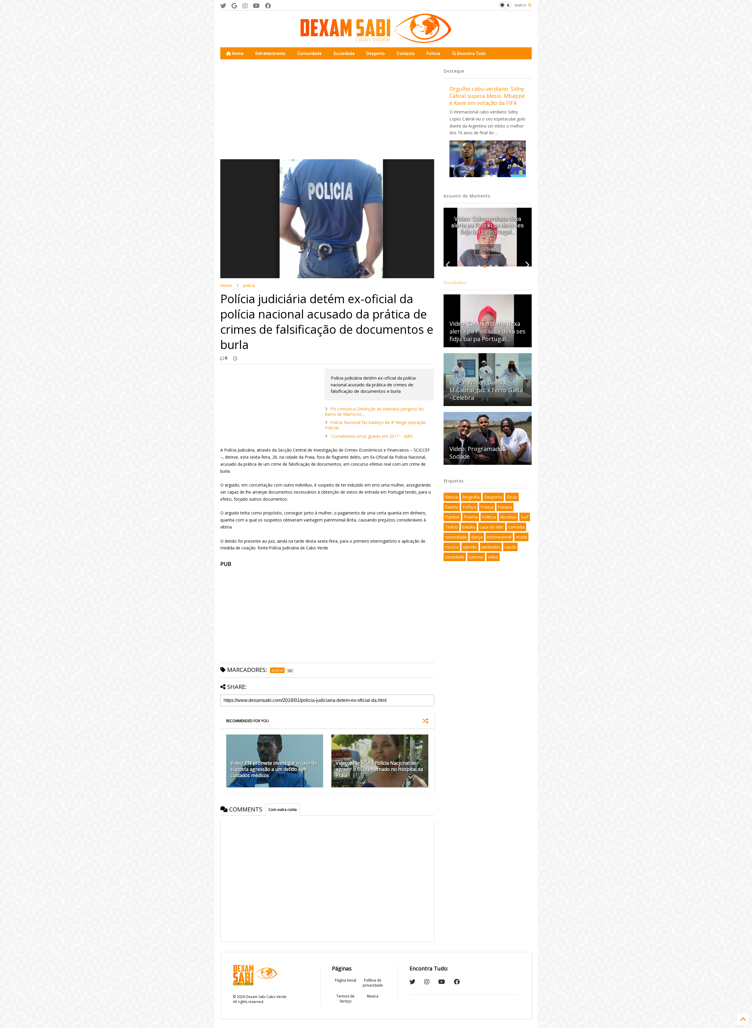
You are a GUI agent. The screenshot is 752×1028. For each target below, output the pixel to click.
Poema (471, 517)
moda (521, 537)
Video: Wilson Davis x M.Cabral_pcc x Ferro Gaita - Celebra (486, 390)
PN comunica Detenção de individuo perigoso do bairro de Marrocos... (374, 411)
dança (477, 537)
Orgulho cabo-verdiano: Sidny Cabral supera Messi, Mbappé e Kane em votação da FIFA (487, 95)
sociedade (454, 557)
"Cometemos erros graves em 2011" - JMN (371, 436)
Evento (451, 507)
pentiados (490, 547)
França (487, 507)
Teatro (451, 527)
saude (510, 547)
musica (452, 547)
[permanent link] (235, 358)
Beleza (451, 497)
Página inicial (345, 980)
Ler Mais (488, 249)
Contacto (406, 53)
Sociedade (344, 53)
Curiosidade (309, 53)
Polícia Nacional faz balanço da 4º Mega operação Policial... (375, 425)
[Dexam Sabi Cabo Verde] (376, 40)
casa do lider (492, 527)
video (493, 557)
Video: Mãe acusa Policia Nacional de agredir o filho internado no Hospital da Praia (379, 769)
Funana (505, 507)
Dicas (512, 497)
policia (249, 285)
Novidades (455, 282)
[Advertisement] (327, 109)
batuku (468, 527)
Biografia (471, 497)
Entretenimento (270, 53)
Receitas (508, 517)
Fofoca (433, 53)
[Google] (234, 6)
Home (237, 53)
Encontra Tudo (471, 53)
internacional (499, 537)
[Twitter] (223, 6)
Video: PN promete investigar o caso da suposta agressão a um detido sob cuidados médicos (274, 769)
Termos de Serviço (345, 999)
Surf (524, 517)
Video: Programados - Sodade (479, 452)
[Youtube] (256, 6)
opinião (470, 547)
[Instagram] (245, 6)
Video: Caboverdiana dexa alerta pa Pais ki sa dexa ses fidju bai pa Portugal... (487, 331)
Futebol (452, 517)
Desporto (375, 53)
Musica (372, 996)
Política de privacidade (373, 983)
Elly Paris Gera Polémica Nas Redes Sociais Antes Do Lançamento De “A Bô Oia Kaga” (488, 222)
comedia (516, 527)
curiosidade (456, 537)
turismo (476, 557)
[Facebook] (268, 6)
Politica (489, 517)
